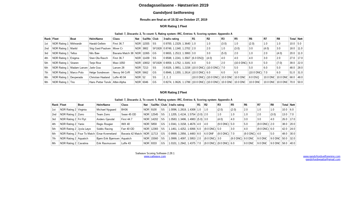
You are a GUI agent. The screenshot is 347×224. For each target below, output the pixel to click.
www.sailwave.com (155, 156)
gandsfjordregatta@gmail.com (323, 159)
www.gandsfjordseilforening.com (321, 156)
